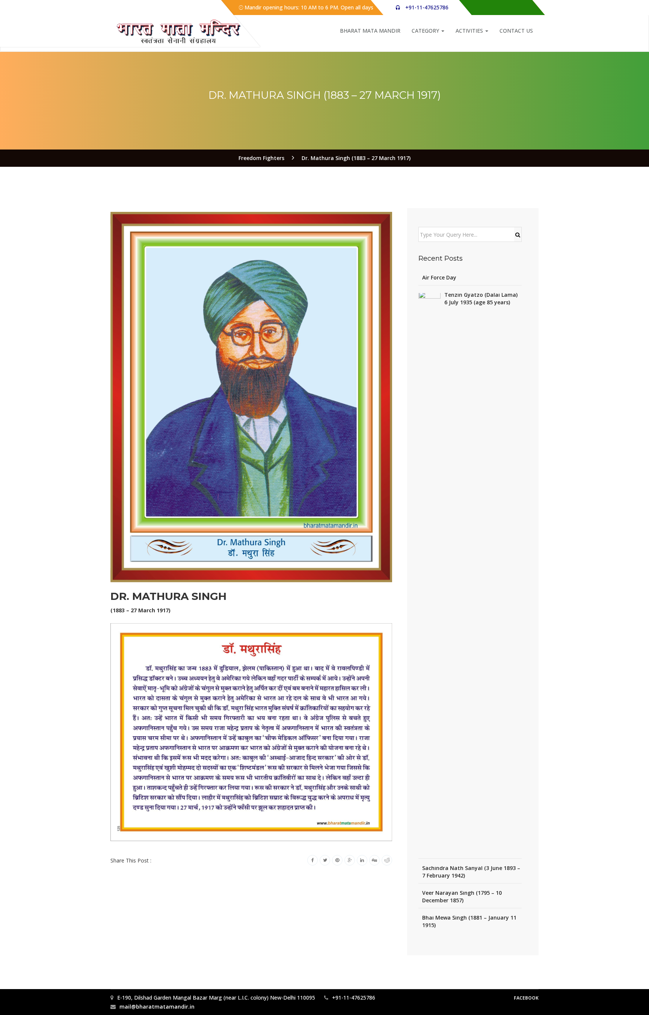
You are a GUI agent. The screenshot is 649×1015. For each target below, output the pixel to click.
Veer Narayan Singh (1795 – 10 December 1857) (462, 896)
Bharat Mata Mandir (370, 30)
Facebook (526, 998)
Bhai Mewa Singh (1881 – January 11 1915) (469, 921)
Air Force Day (439, 277)
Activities (470, 30)
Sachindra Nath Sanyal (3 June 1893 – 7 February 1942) (471, 871)
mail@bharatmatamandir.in (157, 1006)
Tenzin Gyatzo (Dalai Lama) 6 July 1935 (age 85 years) (481, 298)
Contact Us (516, 30)
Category (426, 30)
